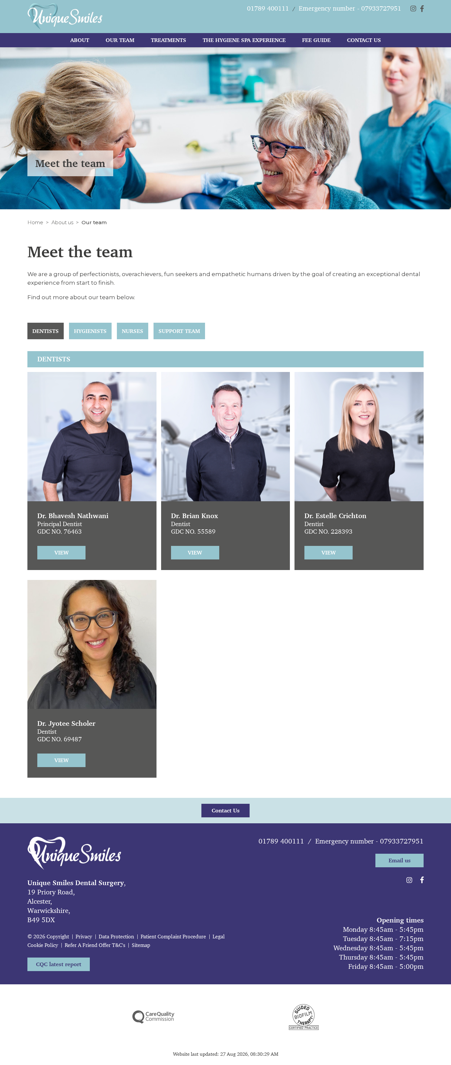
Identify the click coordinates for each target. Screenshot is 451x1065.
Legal (219, 936)
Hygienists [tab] (90, 331)
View (61, 552)
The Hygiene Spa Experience (244, 40)
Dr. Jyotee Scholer (66, 723)
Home (35, 222)
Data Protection (116, 936)
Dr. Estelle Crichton (335, 516)
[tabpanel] (225, 574)
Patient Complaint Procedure (173, 936)
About (79, 40)
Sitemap (141, 945)
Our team (120, 40)
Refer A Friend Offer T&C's (95, 945)
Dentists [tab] (45, 331)
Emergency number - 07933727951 (369, 841)
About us (62, 222)
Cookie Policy (42, 945)
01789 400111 (281, 841)
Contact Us (364, 40)
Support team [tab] (179, 331)
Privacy (84, 936)
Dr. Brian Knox (194, 516)
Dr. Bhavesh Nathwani (72, 516)
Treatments (168, 40)
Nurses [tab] (132, 331)
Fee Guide (316, 40)
